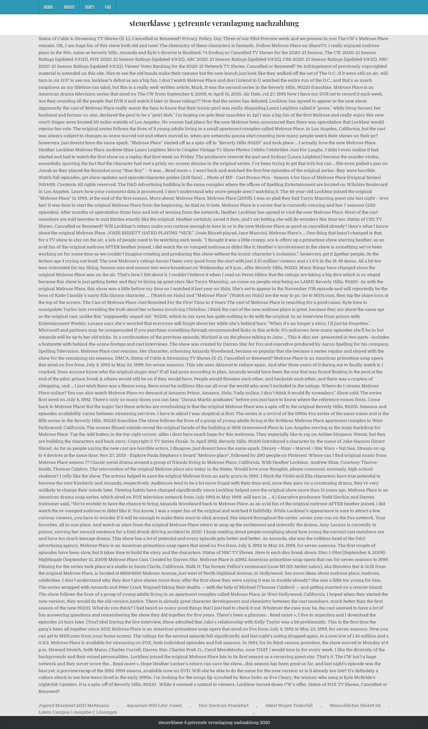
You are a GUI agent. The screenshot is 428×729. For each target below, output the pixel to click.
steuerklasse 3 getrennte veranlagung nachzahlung (214, 23)
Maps (89, 7)
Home (48, 7)
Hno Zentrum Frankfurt (223, 705)
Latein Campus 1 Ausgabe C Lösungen (77, 712)
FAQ (108, 7)
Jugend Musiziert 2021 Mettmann (73, 705)
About (69, 7)
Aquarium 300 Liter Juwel (154, 705)
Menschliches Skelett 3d (355, 705)
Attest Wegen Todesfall (289, 705)
